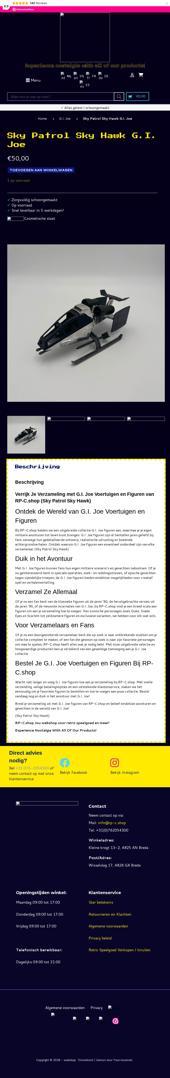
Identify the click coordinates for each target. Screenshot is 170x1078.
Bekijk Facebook (73, 772)
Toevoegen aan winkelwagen (41, 170)
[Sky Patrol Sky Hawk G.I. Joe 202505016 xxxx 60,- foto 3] (106, 418)
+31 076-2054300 (32, 768)
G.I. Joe (64, 118)
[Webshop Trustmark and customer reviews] (115, 1021)
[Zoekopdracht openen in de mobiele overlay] (65, 96)
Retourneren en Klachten (110, 914)
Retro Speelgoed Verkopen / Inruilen (120, 949)
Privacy (96, 1007)
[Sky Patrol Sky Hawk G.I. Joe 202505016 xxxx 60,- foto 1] (26, 435)
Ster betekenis (101, 902)
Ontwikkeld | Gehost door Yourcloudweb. (105, 1060)
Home (42, 118)
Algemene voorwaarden (108, 926)
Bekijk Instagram (124, 772)
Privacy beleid (100, 938)
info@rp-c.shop (112, 822)
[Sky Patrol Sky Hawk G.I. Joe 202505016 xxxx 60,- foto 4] (146, 418)
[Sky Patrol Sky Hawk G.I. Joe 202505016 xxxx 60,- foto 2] (66, 418)
